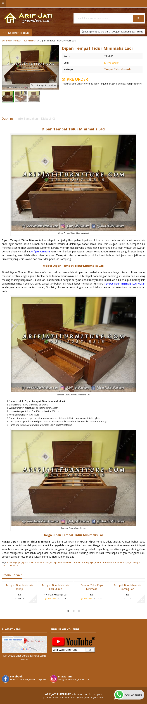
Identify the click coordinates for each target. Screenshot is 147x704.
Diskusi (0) (48, 119)
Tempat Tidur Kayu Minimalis (91, 587)
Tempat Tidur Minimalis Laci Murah (55, 587)
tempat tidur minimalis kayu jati (117, 562)
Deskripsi (8, 119)
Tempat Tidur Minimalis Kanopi (19, 587)
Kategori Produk (18, 32)
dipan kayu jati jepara (17, 562)
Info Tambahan (28, 119)
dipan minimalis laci (62, 562)
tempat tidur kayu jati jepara (87, 562)
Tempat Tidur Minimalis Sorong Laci (127, 587)
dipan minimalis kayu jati (40, 562)
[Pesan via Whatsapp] (34, 600)
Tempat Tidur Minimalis (118, 69)
